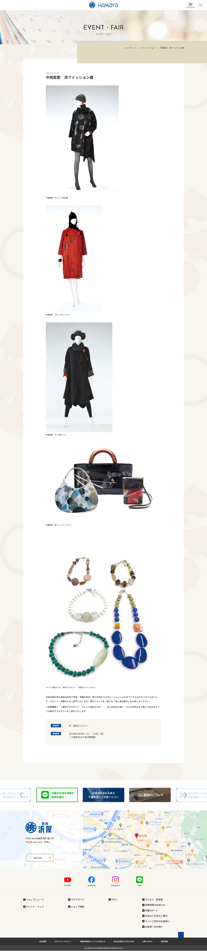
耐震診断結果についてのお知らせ (92, 941)
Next (185, 795)
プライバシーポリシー (62, 941)
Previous (22, 795)
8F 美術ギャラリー (79, 725)
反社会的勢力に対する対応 (124, 941)
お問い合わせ (147, 941)
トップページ (130, 47)
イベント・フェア (148, 47)
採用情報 (164, 941)
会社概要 (42, 941)
